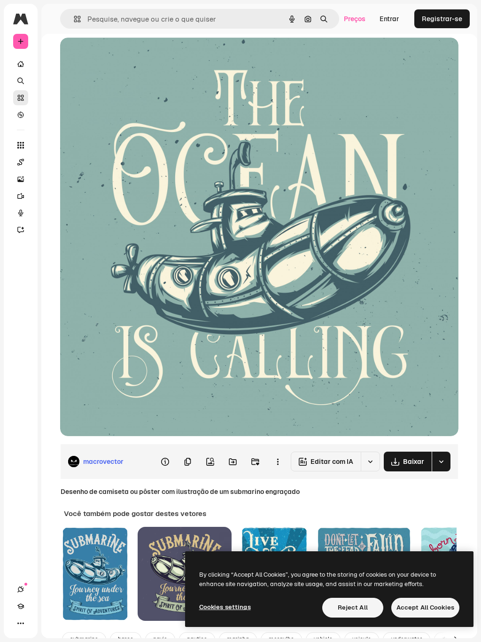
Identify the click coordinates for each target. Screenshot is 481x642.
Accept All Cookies (425, 607)
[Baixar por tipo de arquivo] (441, 461)
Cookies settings (225, 607)
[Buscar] (20, 80)
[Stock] (20, 97)
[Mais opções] (277, 461)
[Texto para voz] (20, 212)
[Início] (20, 63)
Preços (354, 19)
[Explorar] (20, 114)
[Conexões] (20, 589)
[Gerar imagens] (20, 179)
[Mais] (20, 623)
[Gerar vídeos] (20, 196)
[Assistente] (20, 229)
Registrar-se (442, 19)
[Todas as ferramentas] (20, 145)
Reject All (353, 607)
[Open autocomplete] (73, 19)
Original (120, 55)
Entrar (389, 19)
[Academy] (20, 606)
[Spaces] (20, 162)
